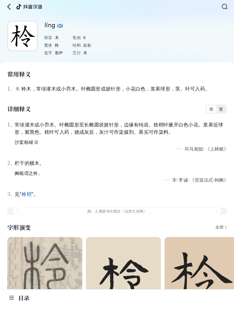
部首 (48, 37)
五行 (77, 52)
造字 (48, 52)
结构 (77, 45)
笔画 (77, 37)
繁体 (48, 45)
